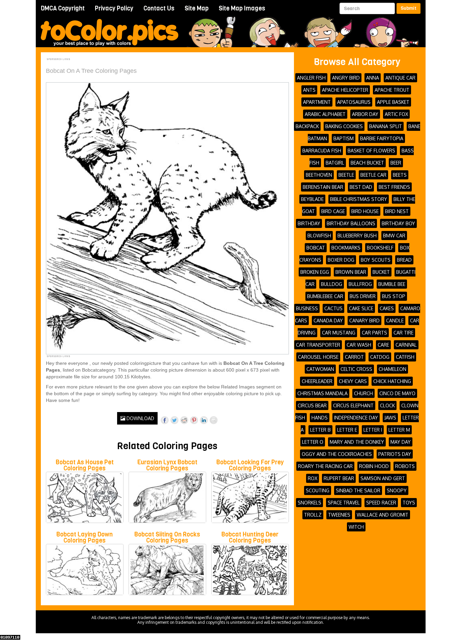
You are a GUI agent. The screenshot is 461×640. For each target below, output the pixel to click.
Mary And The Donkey (357, 442)
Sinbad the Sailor (358, 490)
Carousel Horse (318, 357)
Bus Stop (393, 296)
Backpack (307, 126)
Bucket (381, 272)
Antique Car (400, 78)
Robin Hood (374, 466)
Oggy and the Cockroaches (337, 454)
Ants (309, 90)
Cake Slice (361, 308)
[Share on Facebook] (165, 420)
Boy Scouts (375, 260)
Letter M (399, 430)
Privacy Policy (114, 8)
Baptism (343, 138)
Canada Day (328, 320)
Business (307, 308)
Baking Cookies (344, 126)
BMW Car (394, 235)
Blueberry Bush (357, 235)
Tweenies (339, 515)
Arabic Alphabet (325, 114)
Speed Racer (381, 502)
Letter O (312, 442)
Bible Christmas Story (358, 199)
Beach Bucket (367, 163)
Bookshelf (380, 248)
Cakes (387, 308)
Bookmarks (345, 248)
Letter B (320, 430)
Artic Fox (396, 114)
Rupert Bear (339, 478)
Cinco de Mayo (397, 393)
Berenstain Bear (323, 187)
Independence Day (356, 417)
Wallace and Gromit (382, 515)
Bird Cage (333, 211)
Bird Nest (397, 211)
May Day (400, 442)
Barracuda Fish (321, 150)
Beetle (346, 175)
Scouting (317, 490)
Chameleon (392, 369)
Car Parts (374, 333)
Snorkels (309, 502)
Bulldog (331, 284)
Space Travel (344, 502)
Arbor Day (365, 114)
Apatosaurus (354, 102)
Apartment (317, 102)
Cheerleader (317, 381)
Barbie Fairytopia (381, 138)
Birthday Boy (398, 223)
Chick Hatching (392, 381)
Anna (372, 78)
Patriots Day (394, 454)
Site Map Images (242, 8)
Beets (400, 175)
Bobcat (315, 248)
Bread (404, 260)
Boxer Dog (341, 260)
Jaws (390, 417)
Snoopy (397, 490)
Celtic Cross (356, 369)
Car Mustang (338, 333)
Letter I (372, 430)
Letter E (347, 430)
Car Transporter (318, 345)
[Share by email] (214, 420)
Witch (356, 527)
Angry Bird (346, 78)
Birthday (309, 223)
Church (363, 393)
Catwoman (320, 369)
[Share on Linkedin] (204, 420)
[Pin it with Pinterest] (194, 420)
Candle (395, 320)
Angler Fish (311, 78)
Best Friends (394, 187)
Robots (405, 466)
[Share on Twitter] (174, 420)
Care (383, 345)
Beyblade (312, 199)
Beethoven (319, 175)
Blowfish (319, 235)
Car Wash (359, 345)
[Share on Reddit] (184, 420)
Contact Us (158, 8)
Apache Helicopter (345, 90)
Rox (312, 478)
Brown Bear (350, 272)
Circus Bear (312, 405)
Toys (409, 502)
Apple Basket (393, 102)
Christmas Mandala (322, 393)
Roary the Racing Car (325, 466)
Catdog (379, 357)
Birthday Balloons (351, 223)
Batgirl (335, 163)
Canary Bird (364, 320)
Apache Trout (392, 90)
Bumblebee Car (325, 296)
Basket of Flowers (371, 150)
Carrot (354, 357)
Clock (387, 405)
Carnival (406, 345)
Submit (408, 8)
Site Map (197, 8)
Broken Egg (314, 272)
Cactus (333, 308)
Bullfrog (360, 284)
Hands (319, 417)
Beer (395, 163)
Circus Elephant (353, 405)
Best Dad (361, 187)
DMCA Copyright (63, 8)
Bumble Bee (391, 284)
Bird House (365, 211)
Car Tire (403, 333)
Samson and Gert (382, 478)
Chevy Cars (353, 381)
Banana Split (385, 126)
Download (139, 418)
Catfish (405, 357)
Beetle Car (373, 175)
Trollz (313, 515)
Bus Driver (363, 296)
